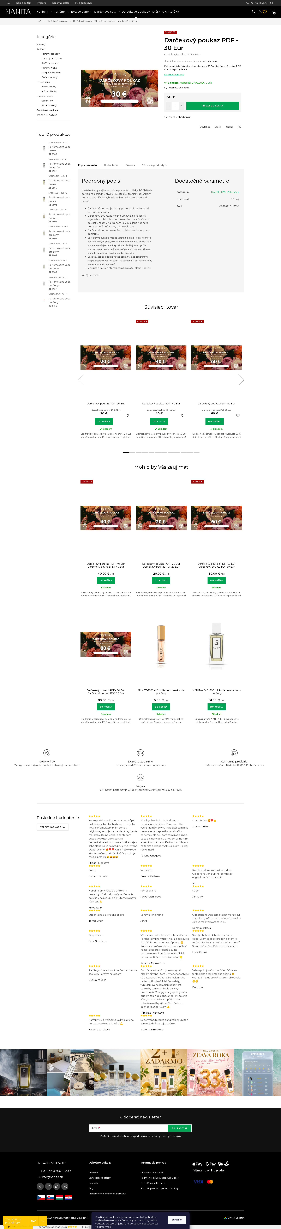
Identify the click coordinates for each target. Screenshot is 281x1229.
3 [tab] (139, 452)
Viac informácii (103, 1226)
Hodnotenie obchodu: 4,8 (52, 1227)
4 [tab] (145, 452)
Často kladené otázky (100, 1178)
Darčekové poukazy (47, 110)
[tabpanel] (105, 383)
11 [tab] (190, 452)
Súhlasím (177, 1219)
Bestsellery (47, 100)
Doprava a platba (60, 3)
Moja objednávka (83, 3)
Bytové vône (43, 82)
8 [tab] (171, 452)
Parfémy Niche (49, 68)
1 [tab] (126, 452)
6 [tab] (158, 452)
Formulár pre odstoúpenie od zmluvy (159, 1188)
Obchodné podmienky (151, 1172)
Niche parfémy (49, 105)
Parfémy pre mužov (51, 58)
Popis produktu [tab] (87, 165)
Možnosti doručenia (179, 87)
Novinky (41, 44)
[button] (105, 579)
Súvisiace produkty (153, 165)
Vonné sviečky (48, 86)
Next (241, 380)
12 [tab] (196, 452)
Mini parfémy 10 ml (51, 72)
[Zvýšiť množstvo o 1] (181, 106)
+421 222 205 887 (258, 3)
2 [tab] (132, 452)
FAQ (8, 3)
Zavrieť (185, 126)
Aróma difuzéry (49, 91)
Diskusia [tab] (130, 165)
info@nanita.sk (52, 1177)
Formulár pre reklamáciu (152, 1183)
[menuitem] (44, 12)
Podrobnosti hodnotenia (205, 61)
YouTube (64, 1186)
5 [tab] (151, 452)
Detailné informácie (174, 74)
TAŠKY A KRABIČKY (47, 114)
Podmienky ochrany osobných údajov (159, 1178)
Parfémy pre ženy (50, 54)
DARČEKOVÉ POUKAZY (225, 192)
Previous (81, 380)
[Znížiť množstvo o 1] (169, 106)
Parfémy (41, 49)
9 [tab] (177, 452)
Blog (91, 1188)
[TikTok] (56, 1186)
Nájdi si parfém (23, 3)
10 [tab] (184, 452)
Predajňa (41, 3)
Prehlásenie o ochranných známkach (107, 1193)
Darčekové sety (49, 77)
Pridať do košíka (212, 106)
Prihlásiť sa (179, 1128)
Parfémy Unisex (49, 63)
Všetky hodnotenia (52, 827)
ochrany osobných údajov (166, 1136)
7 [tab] (164, 452)
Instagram (48, 1186)
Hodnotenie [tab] (111, 165)
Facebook (40, 1186)
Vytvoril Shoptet (236, 1218)
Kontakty (93, 1183)
